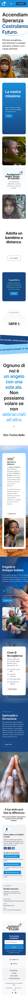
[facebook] (12, 992)
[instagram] (15, 992)
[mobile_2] (4, 2)
